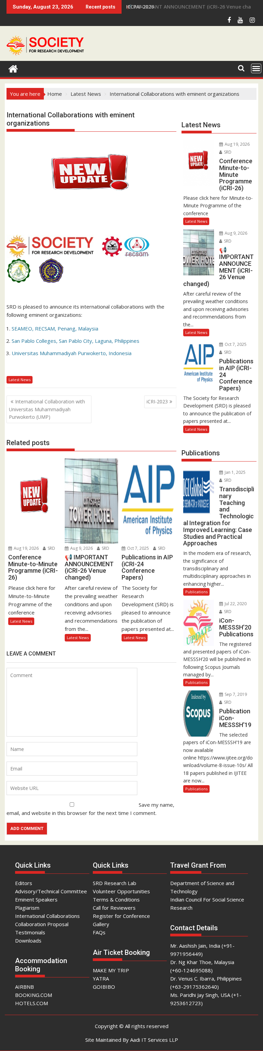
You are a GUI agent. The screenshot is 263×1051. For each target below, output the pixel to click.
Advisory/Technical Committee (51, 891)
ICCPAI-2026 (140, 6)
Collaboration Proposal (41, 924)
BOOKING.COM (33, 994)
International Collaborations (47, 915)
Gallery (101, 924)
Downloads (28, 940)
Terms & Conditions (116, 899)
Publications (196, 591)
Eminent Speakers (36, 899)
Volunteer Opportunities (121, 891)
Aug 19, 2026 (26, 548)
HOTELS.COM (31, 1003)
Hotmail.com (191, 110)
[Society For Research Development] (13, 68)
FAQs (99, 932)
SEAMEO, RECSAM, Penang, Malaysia (55, 328)
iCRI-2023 (157, 401)
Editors (23, 883)
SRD (51, 548)
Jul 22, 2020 (235, 604)
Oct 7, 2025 (137, 548)
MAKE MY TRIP (111, 970)
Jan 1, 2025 (235, 472)
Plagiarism (27, 907)
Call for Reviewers (114, 907)
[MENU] (256, 68)
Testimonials (30, 932)
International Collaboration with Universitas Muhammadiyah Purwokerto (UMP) (47, 409)
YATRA (101, 978)
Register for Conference (121, 915)
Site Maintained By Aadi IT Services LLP (131, 1039)
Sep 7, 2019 (235, 694)
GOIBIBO (104, 986)
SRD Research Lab (114, 883)
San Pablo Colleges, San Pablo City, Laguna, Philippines (75, 340)
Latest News (19, 379)
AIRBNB (24, 986)
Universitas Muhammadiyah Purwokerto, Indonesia (72, 353)
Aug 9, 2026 (81, 548)
